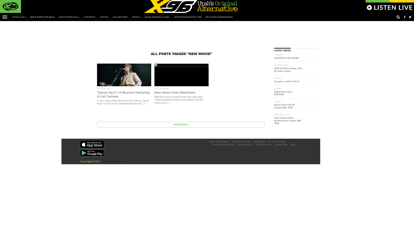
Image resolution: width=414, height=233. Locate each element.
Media (136, 17)
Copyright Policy (241, 142)
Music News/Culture (157, 17)
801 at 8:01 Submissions (219, 17)
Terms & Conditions (219, 142)
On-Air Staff (120, 17)
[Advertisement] (207, 33)
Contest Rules (263, 145)
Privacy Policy (245, 145)
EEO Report (259, 142)
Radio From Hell (69, 17)
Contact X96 (281, 145)
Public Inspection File (223, 145)
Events (104, 17)
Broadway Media (110, 161)
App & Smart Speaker (42, 17)
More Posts (181, 124)
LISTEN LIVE (18, 17)
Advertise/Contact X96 (187, 17)
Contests (89, 17)
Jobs (292, 145)
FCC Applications (277, 142)
